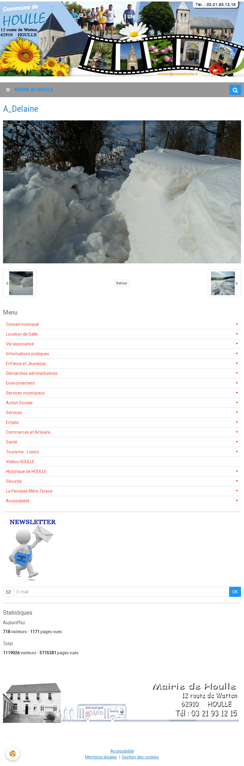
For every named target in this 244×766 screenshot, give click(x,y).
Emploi (12, 422)
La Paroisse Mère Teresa (29, 491)
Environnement (20, 383)
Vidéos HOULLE (20, 461)
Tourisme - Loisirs (22, 451)
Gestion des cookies (140, 757)
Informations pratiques (27, 353)
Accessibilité (17, 500)
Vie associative (20, 344)
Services (14, 412)
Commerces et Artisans (28, 432)
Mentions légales (101, 757)
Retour (121, 283)
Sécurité (14, 481)
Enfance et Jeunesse (26, 363)
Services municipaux (25, 393)
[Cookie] (12, 753)
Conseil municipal (22, 324)
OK (235, 591)
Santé (11, 442)
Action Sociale (19, 402)
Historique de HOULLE (26, 471)
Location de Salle (22, 334)
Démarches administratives (32, 373)
